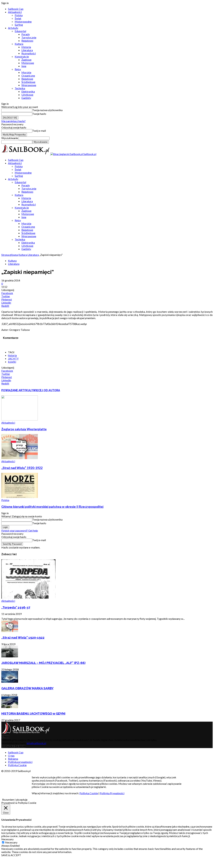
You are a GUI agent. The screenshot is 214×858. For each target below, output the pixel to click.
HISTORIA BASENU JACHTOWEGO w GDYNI (33, 713)
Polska (19, 15)
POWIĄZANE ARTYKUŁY (17, 390)
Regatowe (27, 78)
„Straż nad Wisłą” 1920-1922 (22, 468)
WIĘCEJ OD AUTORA (46, 390)
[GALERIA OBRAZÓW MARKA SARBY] (9, 681)
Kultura (19, 43)
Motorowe (27, 62)
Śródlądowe (28, 81)
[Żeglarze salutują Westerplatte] (19, 419)
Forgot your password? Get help (19, 530)
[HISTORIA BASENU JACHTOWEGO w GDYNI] (9, 707)
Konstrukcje (22, 56)
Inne (23, 66)
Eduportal (20, 31)
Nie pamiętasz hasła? (13, 121)
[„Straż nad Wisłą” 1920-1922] (19, 458)
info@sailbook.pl (36, 743)
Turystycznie (28, 37)
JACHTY (13, 358)
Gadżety (26, 97)
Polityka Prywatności (112, 793)
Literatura (27, 50)
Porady (25, 34)
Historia (26, 47)
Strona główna (9, 254)
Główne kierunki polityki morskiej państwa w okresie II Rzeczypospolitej (52, 506)
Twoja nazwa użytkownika (47, 110)
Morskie (26, 72)
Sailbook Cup (15, 8)
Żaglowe (26, 59)
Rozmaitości (28, 53)
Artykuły (13, 27)
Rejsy (18, 69)
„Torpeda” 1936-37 (15, 607)
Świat (18, 18)
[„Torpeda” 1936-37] (28, 597)
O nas (11, 755)
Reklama (13, 758)
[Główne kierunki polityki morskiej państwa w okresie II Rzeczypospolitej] (19, 496)
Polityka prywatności (20, 761)
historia (12, 355)
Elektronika (28, 91)
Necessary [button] (7, 839)
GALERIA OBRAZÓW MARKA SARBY (27, 688)
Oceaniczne (28, 75)
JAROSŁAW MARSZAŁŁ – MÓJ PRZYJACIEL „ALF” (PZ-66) (43, 663)
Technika (20, 88)
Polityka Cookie (17, 765)
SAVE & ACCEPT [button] (11, 855)
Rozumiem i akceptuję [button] (14, 799)
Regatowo (27, 40)
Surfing (19, 24)
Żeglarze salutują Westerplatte (24, 429)
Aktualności (15, 12)
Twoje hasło (39, 113)
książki (12, 361)
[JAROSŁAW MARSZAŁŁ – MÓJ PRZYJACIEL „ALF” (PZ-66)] (9, 656)
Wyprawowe (28, 85)
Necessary (11, 842)
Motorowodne (23, 21)
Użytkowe (27, 94)
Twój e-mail (39, 130)
